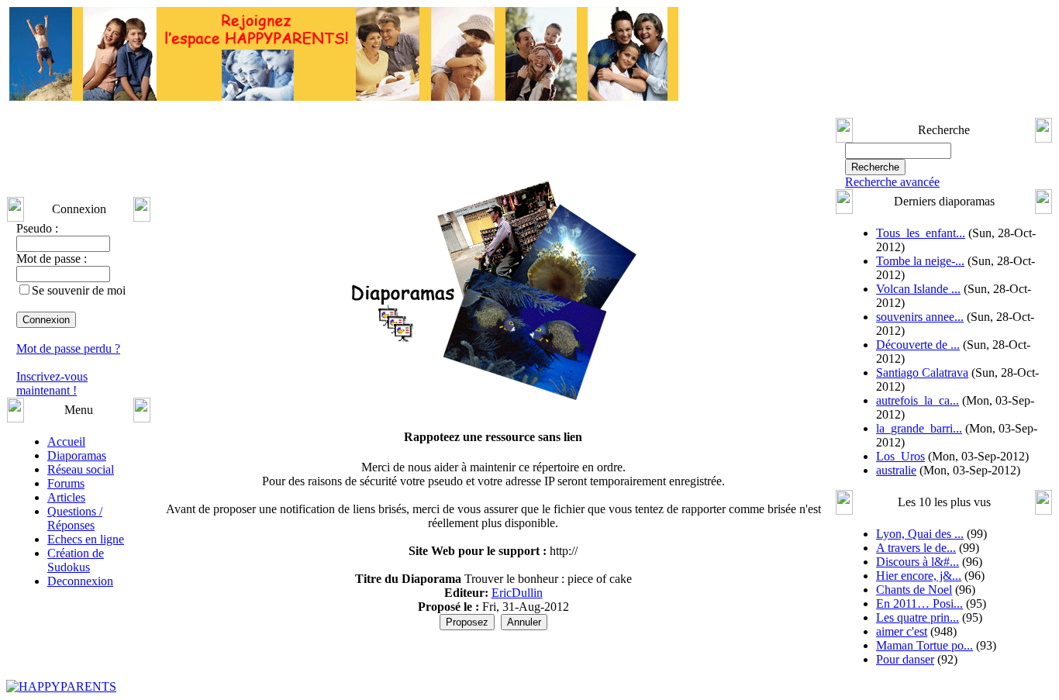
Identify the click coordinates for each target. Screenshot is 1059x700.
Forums (66, 483)
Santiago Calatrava (922, 372)
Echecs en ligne (85, 539)
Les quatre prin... (917, 617)
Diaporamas (76, 455)
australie (896, 470)
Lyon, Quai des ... (920, 533)
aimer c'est (901, 631)
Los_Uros (900, 456)
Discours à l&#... (917, 561)
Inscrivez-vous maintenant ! (52, 383)
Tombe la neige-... (920, 260)
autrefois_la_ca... (917, 400)
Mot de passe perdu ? (68, 348)
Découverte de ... (918, 344)
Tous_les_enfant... (920, 233)
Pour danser (905, 659)
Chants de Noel (914, 589)
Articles (66, 497)
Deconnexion (80, 581)
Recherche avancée (892, 181)
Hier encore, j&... (918, 575)
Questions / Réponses (74, 518)
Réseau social (80, 469)
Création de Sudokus (75, 560)
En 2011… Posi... (919, 603)
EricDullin (517, 592)
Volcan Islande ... (918, 288)
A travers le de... (916, 547)
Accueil (66, 441)
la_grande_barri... (919, 428)
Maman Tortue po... (924, 645)
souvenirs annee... (920, 316)
